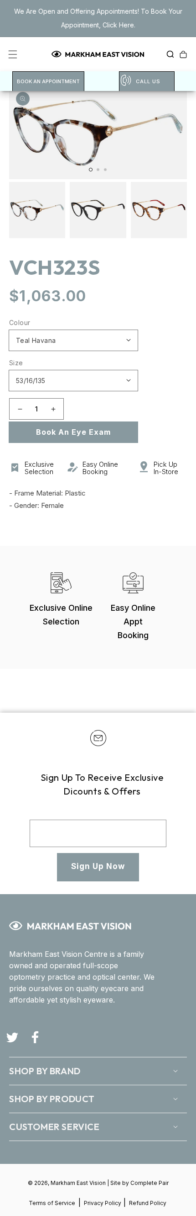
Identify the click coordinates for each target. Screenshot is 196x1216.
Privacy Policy (103, 1203)
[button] (167, 54)
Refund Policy (147, 1203)
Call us (148, 81)
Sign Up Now (98, 866)
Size (16, 363)
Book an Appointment (48, 81)
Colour (19, 322)
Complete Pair (149, 1182)
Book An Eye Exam (73, 432)
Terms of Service (52, 1203)
